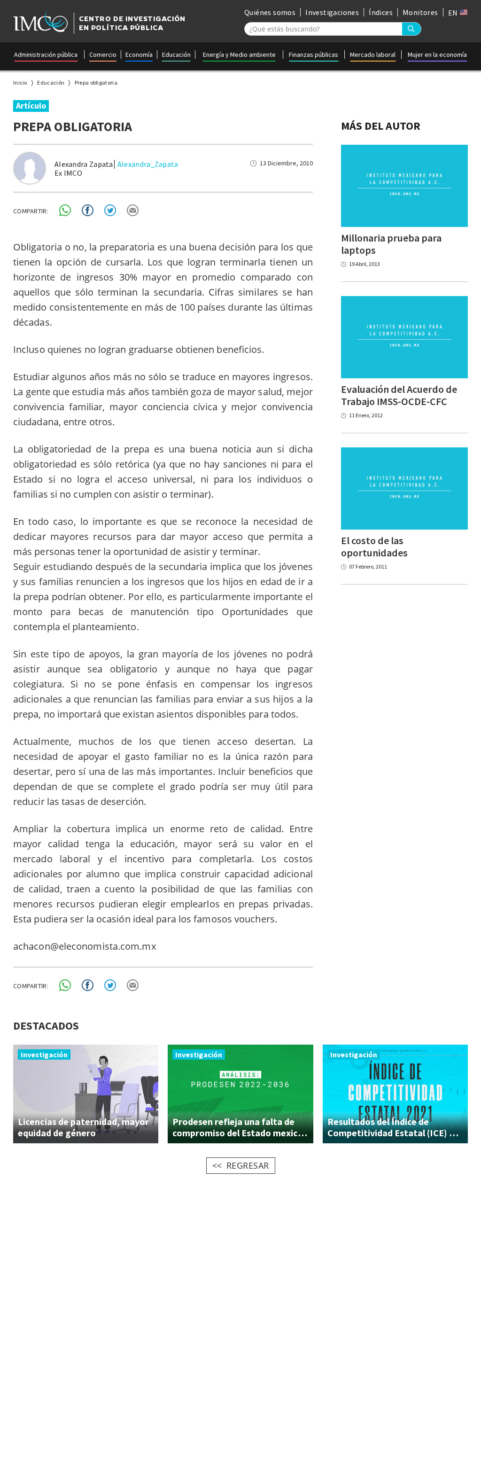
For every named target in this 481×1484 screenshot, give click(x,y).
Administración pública (46, 54)
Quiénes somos (269, 12)
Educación (176, 54)
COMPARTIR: (30, 211)
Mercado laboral (373, 54)
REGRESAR (247, 1165)
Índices (381, 12)
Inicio (20, 82)
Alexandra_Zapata (147, 164)
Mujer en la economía (437, 54)
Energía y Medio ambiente (239, 54)
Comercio (102, 54)
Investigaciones (332, 12)
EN (453, 12)
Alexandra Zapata (83, 164)
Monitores (420, 12)
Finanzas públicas (313, 54)
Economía (139, 54)
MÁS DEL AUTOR (380, 125)
